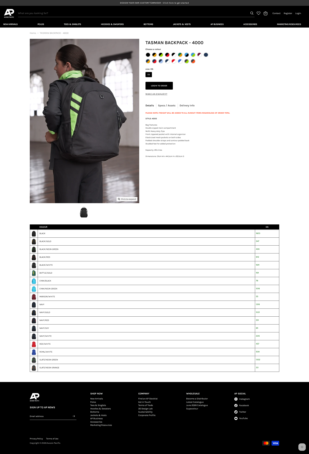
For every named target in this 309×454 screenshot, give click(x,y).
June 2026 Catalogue (197, 405)
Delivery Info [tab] (187, 105)
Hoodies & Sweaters (112, 24)
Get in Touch (144, 402)
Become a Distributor (197, 398)
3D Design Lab (145, 408)
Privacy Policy (36, 438)
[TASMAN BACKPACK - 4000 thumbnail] (83, 212)
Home (33, 33)
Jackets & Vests (182, 24)
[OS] (149, 78)
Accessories (250, 24)
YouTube (243, 418)
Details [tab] (149, 105)
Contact (276, 13)
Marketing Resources (289, 24)
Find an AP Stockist (148, 398)
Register (288, 13)
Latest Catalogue (195, 402)
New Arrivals (10, 24)
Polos (40, 24)
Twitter (242, 412)
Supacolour (192, 408)
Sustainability (145, 412)
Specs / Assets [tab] (166, 105)
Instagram (244, 399)
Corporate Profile (146, 415)
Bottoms (148, 24)
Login (298, 13)
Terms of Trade (145, 405)
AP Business (217, 24)
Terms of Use (52, 438)
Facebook (244, 405)
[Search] (252, 13)
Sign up (73, 416)
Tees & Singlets (72, 24)
